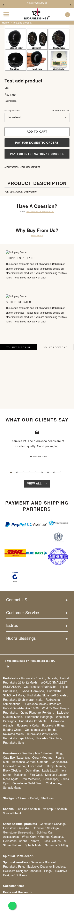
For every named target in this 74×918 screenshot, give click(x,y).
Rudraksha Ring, (14, 866)
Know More (37, 235)
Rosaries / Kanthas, (49, 738)
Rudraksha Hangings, (39, 717)
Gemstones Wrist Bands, (41, 730)
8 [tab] (54, 472)
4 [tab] (29, 472)
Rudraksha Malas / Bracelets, (43, 704)
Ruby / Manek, (56, 766)
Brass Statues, (52, 841)
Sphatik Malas (12, 787)
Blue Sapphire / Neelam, (37, 753)
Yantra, (35, 841)
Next (71, 5)
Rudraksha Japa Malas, (18, 738)
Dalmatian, (33, 770)
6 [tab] (42, 472)
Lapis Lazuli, (50, 770)
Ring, (59, 753)
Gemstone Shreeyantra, (18, 832)
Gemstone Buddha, (15, 841)
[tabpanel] (37, 444)
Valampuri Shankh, (55, 809)
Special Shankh (13, 813)
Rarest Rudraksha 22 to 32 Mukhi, (36, 680)
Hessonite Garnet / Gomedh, (30, 762)
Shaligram (47, 798)
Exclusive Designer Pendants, (22, 871)
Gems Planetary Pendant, (37, 712)
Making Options (37, 110)
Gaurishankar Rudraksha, (40, 687)
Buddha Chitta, (12, 730)
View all (35, 483)
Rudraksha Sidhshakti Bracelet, (47, 695)
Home (5, 22)
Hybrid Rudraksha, (33, 691)
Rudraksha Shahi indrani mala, (23, 699)
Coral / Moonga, (42, 757)
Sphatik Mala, (33, 845)
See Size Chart (61, 110)
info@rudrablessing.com (40, 211)
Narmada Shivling (56, 845)
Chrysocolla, (60, 762)
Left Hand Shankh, (28, 809)
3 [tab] (23, 472)
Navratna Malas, (13, 734)
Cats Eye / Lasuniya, (16, 757)
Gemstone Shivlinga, (46, 828)
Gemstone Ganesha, (16, 828)
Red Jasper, (51, 779)
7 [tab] (48, 472)
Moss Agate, (11, 779)
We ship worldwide (37, 3)
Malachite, (20, 775)
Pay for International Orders (37, 154)
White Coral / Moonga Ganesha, (43, 837)
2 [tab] (17, 472)
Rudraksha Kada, (28, 725)
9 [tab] (60, 472)
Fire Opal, (36, 775)
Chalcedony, (54, 783)
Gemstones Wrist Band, (28, 783)
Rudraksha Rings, (53, 725)
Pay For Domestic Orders (37, 142)
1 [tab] (11, 472)
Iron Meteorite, (31, 779)
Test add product (22, 22)
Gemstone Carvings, (53, 824)
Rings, (48, 871)
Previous (3, 5)
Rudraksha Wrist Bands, (42, 734)
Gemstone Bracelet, (44, 862)
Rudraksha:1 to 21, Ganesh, (39, 678)
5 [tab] (35, 472)
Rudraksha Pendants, (33, 721)
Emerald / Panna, (14, 766)
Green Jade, (36, 766)
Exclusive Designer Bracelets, (46, 866)
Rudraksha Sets (13, 742)
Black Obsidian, (13, 770)
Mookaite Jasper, (56, 775)
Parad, (34, 798)
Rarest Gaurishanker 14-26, (21, 708)
